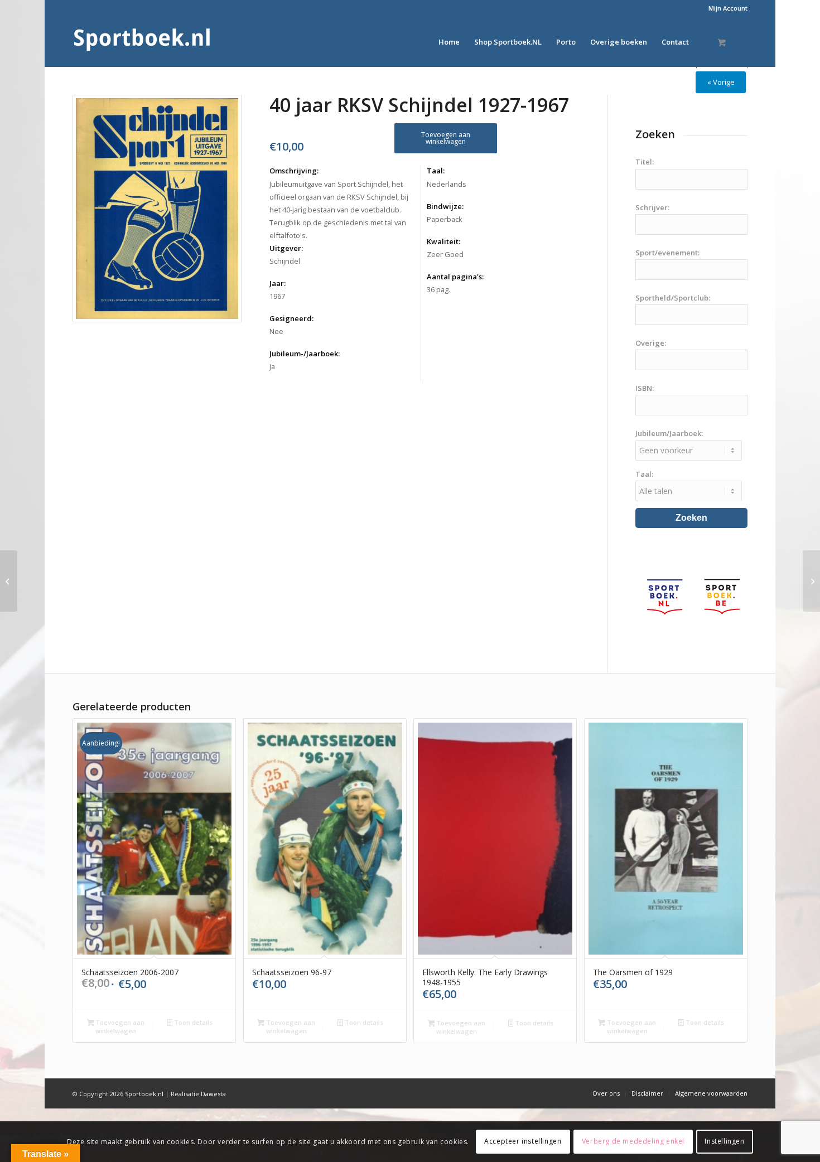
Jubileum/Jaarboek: (669, 433)
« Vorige (721, 82)
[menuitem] (725, 8)
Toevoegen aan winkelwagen (445, 138)
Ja (272, 366)
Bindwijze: (445, 206)
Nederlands (446, 184)
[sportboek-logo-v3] (142, 41)
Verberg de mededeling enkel (633, 1141)
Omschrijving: (294, 171)
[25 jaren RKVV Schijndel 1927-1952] (811, 581)
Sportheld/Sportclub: (672, 298)
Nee (276, 331)
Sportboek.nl (144, 1094)
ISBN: (644, 388)
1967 (277, 296)
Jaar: (277, 283)
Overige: (650, 343)
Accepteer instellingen (522, 1141)
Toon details (192, 1022)
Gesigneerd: (291, 318)
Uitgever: (286, 248)
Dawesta (213, 1094)
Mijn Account (727, 8)
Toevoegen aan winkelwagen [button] (119, 1026)
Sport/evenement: (667, 253)
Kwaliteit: (443, 241)
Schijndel (284, 261)
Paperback (444, 219)
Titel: (644, 162)
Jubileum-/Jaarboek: (304, 353)
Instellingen (724, 1141)
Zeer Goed (445, 254)
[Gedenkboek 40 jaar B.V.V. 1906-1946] (8, 581)
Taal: (436, 171)
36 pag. (438, 289)
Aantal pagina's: (455, 277)
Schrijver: (652, 207)
